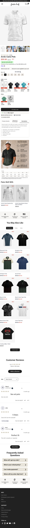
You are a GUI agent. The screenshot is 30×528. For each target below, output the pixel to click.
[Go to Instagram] (5, 523)
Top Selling (9, 228)
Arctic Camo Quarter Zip (7, 203)
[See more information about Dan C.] (22, 429)
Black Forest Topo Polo (20, 297)
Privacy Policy (4, 516)
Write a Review (15, 372)
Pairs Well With (7, 182)
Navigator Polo (18, 250)
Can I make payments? (11, 469)
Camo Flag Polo (19, 320)
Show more (15, 349)
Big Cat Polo (3, 297)
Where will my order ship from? (13, 474)
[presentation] (27, 86)
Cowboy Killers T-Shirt (5, 344)
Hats (21, 228)
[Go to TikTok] (12, 523)
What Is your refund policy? (12, 465)
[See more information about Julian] (22, 409)
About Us (3, 501)
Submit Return (4, 512)
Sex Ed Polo (18, 273)
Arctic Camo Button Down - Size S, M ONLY (21, 204)
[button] (6, 55)
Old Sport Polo (3, 273)
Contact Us (4, 514)
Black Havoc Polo (4, 320)
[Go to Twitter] (7, 523)
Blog (2, 499)
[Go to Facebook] (2, 523)
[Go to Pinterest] (14, 523)
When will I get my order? (11, 460)
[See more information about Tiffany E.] (22, 388)
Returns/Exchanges (6, 510)
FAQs (2, 508)
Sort (2, 379)
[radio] (4, 87)
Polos (16, 228)
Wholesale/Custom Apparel (7, 497)
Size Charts (4, 495)
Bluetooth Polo (3, 250)
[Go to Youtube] (10, 523)
